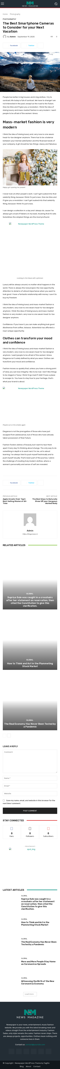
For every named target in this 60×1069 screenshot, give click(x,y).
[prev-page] (4, 735)
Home (5, 14)
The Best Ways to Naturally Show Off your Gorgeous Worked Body (44, 501)
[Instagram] (19, 1051)
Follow (30, 827)
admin (13, 37)
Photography (15, 14)
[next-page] (9, 735)
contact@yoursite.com (35, 1045)
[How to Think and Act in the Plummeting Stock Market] (30, 640)
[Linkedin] (26, 1051)
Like (11, 827)
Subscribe (48, 827)
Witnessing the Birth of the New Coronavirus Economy (37, 982)
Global (29, 594)
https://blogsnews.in (30, 534)
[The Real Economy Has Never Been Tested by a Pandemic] (30, 700)
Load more (29, 994)
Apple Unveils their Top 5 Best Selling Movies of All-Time (15, 501)
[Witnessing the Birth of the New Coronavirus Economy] (11, 981)
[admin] (5, 36)
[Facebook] (11, 1051)
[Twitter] (48, 1051)
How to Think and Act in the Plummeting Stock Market (30, 665)
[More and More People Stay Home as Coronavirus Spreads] (11, 961)
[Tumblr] (41, 1051)
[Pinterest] (33, 1051)
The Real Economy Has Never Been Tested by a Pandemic (30, 725)
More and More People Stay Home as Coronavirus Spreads (38, 962)
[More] (41, 45)
